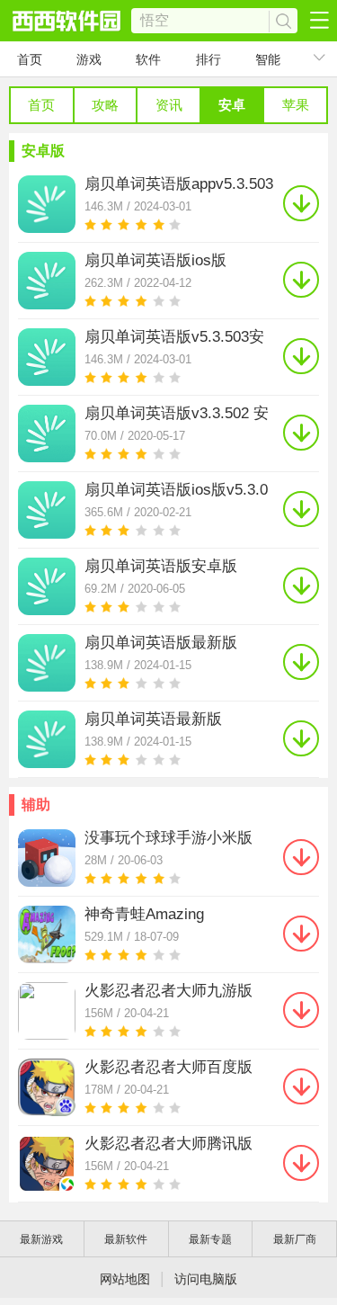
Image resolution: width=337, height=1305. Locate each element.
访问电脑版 (205, 1279)
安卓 (231, 104)
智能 (267, 59)
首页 (29, 59)
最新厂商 (294, 1239)
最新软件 (125, 1239)
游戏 (89, 59)
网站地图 (125, 1279)
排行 (208, 59)
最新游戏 (41, 1239)
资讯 (168, 104)
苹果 (295, 104)
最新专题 (210, 1239)
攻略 (105, 104)
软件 (148, 59)
